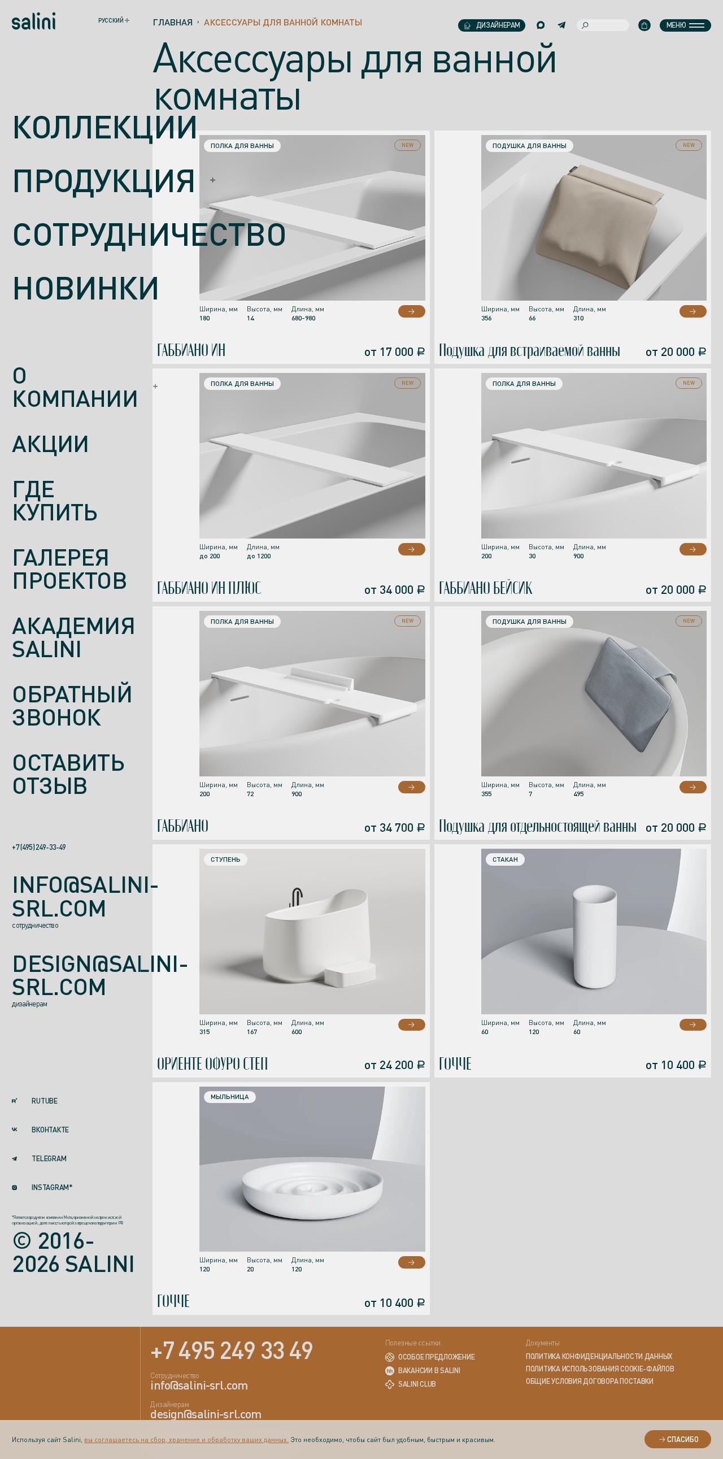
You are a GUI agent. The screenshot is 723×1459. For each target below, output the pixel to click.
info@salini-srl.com (85, 896)
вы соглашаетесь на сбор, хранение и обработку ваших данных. (186, 1439)
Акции (50, 444)
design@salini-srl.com (100, 976)
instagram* (52, 1188)
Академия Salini (73, 638)
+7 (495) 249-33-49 (39, 848)
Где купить (54, 501)
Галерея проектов (69, 569)
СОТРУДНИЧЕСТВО (149, 234)
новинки (85, 287)
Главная (173, 22)
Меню (676, 24)
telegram (49, 1159)
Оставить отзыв (68, 773)
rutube (44, 1101)
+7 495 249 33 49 (231, 1349)
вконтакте (50, 1130)
